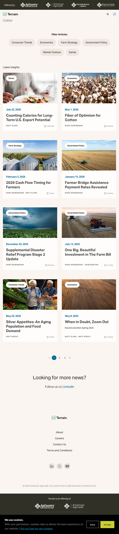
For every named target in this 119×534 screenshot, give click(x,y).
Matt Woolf (12, 336)
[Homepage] (10, 14)
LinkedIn (68, 387)
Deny (92, 524)
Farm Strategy (15, 145)
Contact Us (59, 444)
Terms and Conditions (59, 450)
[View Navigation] (114, 14)
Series (11, 78)
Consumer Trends (16, 285)
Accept (107, 524)
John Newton (91, 265)
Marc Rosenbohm (74, 126)
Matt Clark (12, 126)
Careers (59, 438)
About (59, 432)
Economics (72, 78)
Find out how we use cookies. (36, 528)
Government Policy (75, 145)
